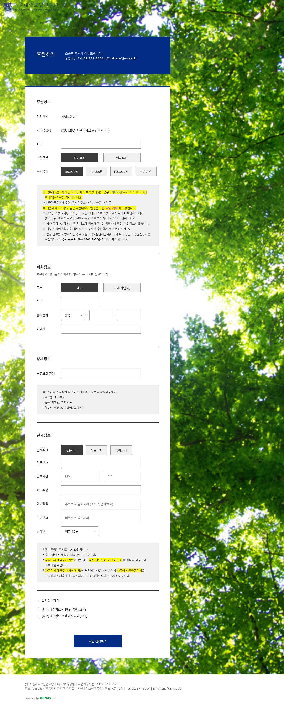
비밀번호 (42, 517)
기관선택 (42, 116)
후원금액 (42, 171)
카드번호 (42, 462)
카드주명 (42, 490)
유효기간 (42, 476)
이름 (39, 301)
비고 (39, 144)
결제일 (41, 531)
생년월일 (42, 504)
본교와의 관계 (46, 373)
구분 (39, 288)
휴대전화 (42, 315)
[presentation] (145, 171)
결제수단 (42, 450)
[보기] (82, 610)
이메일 (41, 329)
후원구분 (42, 157)
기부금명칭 (44, 130)
